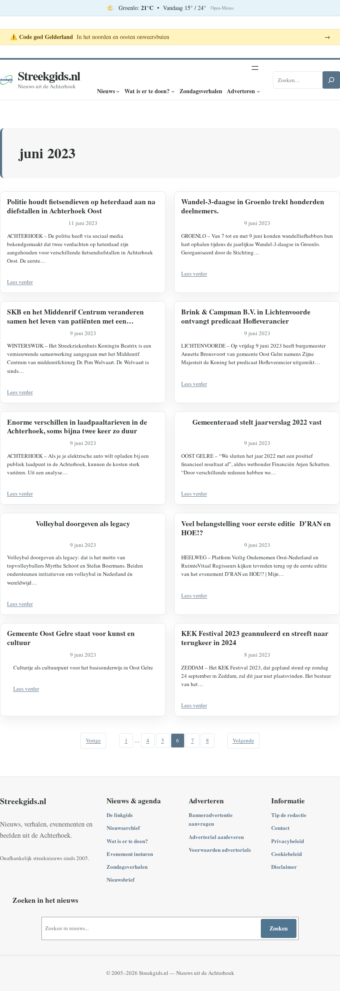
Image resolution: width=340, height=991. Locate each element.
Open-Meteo (222, 8)
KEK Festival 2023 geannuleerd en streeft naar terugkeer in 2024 (254, 638)
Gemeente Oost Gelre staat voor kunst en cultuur (71, 638)
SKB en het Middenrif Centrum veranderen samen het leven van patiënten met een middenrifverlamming (75, 316)
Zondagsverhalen (127, 866)
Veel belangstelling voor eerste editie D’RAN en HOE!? (256, 528)
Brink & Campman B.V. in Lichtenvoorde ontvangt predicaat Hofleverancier (246, 316)
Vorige (93, 740)
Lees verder (20, 281)
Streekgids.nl (49, 76)
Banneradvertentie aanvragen (211, 819)
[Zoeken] (331, 80)
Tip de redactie (288, 815)
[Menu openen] (255, 68)
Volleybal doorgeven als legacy (83, 523)
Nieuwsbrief (120, 879)
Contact (280, 827)
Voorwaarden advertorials (220, 849)
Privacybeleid (287, 841)
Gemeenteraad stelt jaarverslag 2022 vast (257, 422)
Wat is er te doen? (127, 841)
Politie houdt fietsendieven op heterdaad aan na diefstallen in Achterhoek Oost (81, 206)
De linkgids (120, 815)
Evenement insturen (130, 854)
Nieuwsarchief (123, 827)
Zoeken (279, 928)
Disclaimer (284, 866)
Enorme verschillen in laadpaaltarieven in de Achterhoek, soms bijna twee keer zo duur (77, 426)
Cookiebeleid (286, 854)
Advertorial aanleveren (216, 837)
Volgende (243, 740)
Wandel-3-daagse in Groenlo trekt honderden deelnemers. (252, 206)
